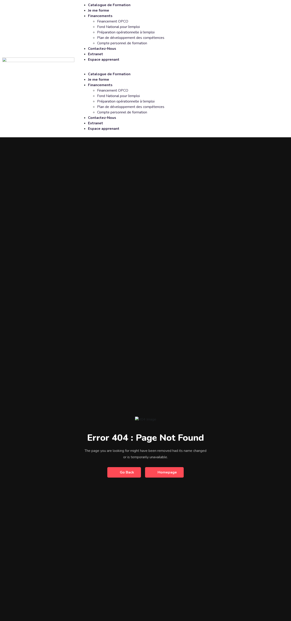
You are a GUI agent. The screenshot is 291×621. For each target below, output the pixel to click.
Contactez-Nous (102, 48)
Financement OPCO (112, 21)
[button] (183, 68)
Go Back (127, 472)
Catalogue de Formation (109, 5)
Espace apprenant (103, 59)
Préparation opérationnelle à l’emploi (126, 32)
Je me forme (98, 10)
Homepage (167, 472)
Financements (100, 15)
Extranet (95, 54)
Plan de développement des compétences (130, 37)
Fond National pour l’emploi (118, 26)
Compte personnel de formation (122, 43)
